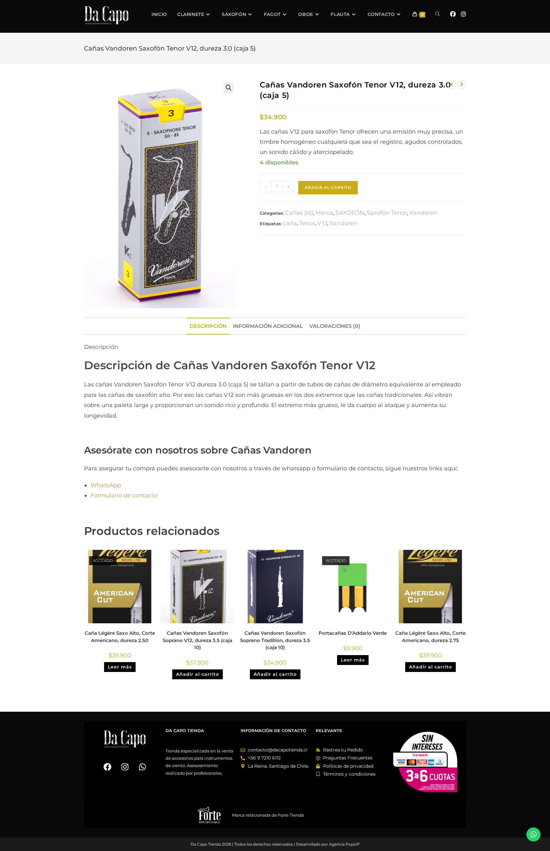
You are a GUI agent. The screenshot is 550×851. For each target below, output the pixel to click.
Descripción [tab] (208, 326)
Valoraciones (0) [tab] (334, 326)
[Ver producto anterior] (451, 84)
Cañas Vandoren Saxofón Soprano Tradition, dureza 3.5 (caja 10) (275, 640)
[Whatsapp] (142, 767)
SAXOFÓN (349, 212)
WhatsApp (106, 485)
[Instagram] (125, 767)
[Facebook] (107, 767)
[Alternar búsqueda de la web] (437, 14)
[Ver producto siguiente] (461, 84)
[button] (228, 88)
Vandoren (423, 212)
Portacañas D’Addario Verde (353, 633)
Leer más (120, 667)
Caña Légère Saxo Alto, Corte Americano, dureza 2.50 (120, 636)
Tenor (307, 223)
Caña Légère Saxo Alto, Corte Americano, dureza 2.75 (430, 636)
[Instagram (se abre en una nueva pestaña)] (463, 14)
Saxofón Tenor (387, 212)
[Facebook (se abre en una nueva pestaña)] (453, 14)
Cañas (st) (299, 212)
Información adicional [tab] (268, 326)
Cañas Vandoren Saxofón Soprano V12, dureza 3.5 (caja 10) (197, 640)
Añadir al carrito (328, 187)
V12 (322, 223)
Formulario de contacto (124, 495)
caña (290, 223)
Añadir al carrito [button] (197, 674)
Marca (324, 212)
